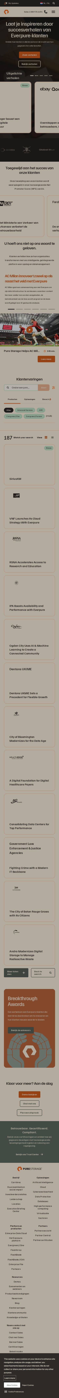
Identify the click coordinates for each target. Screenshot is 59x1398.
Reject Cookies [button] (28, 1385)
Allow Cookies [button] (12, 1385)
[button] (14, 1391)
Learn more (9, 1378)
